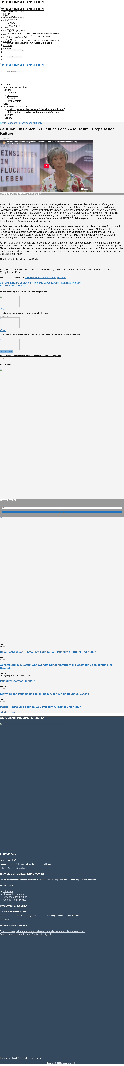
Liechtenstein (13, 32)
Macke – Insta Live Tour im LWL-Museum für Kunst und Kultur (40, 706)
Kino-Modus (34, 194)
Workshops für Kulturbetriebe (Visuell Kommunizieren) (33, 33)
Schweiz (10, 29)
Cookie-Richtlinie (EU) (15, 899)
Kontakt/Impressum (13, 894)
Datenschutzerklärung (15, 897)
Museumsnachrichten (13, 11)
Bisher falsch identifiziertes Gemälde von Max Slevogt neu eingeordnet (30, 355)
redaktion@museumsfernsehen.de (14, 868)
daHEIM (4, 282)
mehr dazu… (5, 920)
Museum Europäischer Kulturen (25, 123)
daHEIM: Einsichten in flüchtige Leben (45, 277)
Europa (55, 282)
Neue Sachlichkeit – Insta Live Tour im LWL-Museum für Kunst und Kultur (48, 651)
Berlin (3, 123)
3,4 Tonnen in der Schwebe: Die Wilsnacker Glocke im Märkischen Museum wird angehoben (40, 334)
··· (4, 51)
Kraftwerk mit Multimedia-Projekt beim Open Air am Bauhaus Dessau (45, 693)
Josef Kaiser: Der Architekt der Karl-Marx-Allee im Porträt (25, 313)
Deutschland (13, 23)
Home (5, 15)
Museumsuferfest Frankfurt (17, 680)
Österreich (12, 19)
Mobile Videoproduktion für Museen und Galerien (30, 36)
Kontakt (7, 48)
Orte (5, 28)
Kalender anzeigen (7, 712)
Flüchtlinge (65, 282)
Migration (77, 282)
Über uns (7, 46)
